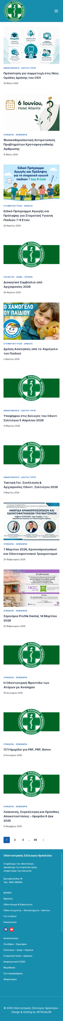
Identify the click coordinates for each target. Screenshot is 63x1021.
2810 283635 (15, 882)
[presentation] (31, 45)
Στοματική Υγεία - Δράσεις (18, 206)
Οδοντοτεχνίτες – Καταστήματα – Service (27, 910)
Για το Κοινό (10, 916)
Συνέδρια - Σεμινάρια (15, 135)
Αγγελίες (8, 898)
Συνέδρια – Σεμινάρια (15, 944)
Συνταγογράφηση (13, 973)
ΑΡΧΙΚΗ (8, 892)
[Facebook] (6, 929)
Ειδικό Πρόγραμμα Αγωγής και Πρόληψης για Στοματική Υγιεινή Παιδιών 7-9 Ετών (28, 215)
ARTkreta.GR (43, 1012)
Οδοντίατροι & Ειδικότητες (18, 904)
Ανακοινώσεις (11, 938)
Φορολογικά (10, 979)
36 (35, 839)
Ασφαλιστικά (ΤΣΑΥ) (14, 961)
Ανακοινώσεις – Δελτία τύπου (20, 68)
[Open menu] (56, 11)
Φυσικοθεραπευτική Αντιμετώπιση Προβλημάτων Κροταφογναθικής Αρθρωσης (29, 144)
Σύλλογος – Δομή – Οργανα (18, 950)
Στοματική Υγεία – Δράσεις (18, 955)
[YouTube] (12, 929)
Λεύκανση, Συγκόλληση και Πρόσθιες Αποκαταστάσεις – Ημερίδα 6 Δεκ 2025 (31, 816)
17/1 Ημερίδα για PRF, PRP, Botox (27, 749)
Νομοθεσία (9, 967)
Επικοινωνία (10, 922)
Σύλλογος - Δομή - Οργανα (18, 277)
